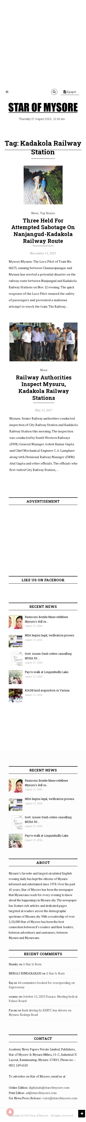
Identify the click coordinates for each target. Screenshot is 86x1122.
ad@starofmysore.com (41, 1093)
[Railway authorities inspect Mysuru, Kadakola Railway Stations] (43, 360)
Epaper (71, 92)
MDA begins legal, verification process (49, 635)
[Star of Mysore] (43, 108)
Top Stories (47, 213)
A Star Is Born (32, 964)
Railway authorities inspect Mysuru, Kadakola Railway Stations (44, 387)
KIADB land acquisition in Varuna (47, 690)
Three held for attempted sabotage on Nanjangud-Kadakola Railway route (43, 231)
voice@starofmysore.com (59, 1098)
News (35, 213)
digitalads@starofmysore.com (49, 1088)
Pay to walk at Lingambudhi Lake (46, 672)
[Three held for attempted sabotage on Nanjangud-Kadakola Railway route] (43, 203)
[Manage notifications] (10, 1112)
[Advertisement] (43, 43)
